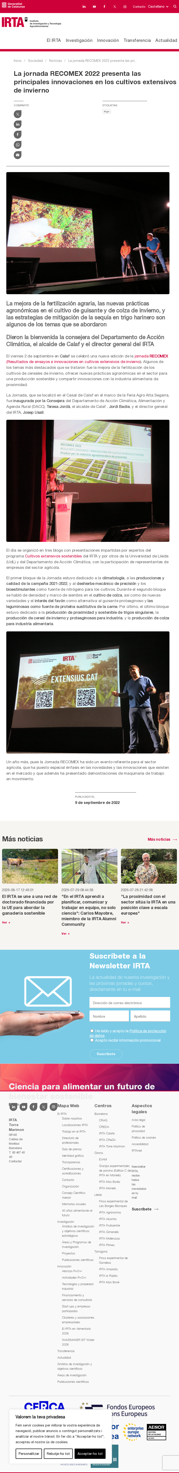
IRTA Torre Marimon (112, 1146)
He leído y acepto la (128, 1033)
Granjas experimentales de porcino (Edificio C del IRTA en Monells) (115, 1170)
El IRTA (54, 40)
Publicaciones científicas (77, 1260)
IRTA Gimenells (109, 1232)
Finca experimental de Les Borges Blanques (113, 1203)
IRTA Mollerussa (109, 1238)
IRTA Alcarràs (108, 1219)
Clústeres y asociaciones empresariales (78, 1320)
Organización (70, 1186)
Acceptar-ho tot (90, 1454)
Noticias (55, 61)
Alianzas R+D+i (72, 1271)
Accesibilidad (140, 1144)
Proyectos (68, 1253)
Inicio (18, 61)
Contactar (15, 1161)
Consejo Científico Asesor (73, 1195)
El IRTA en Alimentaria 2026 (76, 1331)
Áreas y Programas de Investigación (76, 1244)
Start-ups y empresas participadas (76, 1308)
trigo (107, 111)
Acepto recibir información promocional (127, 1040)
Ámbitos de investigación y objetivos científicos (74, 1366)
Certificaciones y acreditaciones (72, 1171)
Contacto (139, 6)
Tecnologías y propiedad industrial (77, 1286)
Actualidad (166, 40)
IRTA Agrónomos (110, 1212)
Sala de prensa (72, 1149)
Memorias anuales (74, 1204)
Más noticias (159, 839)
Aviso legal (138, 1120)
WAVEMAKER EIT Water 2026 (78, 1342)
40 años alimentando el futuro (77, 1213)
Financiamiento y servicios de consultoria (77, 1297)
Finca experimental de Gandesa (113, 1260)
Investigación (79, 40)
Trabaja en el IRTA (74, 1131)
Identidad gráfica (73, 1155)
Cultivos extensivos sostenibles (53, 556)
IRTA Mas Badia (109, 1181)
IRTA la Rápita (108, 1275)
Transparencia (71, 1162)
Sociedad (35, 61)
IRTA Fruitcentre (109, 1225)
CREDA (104, 1127)
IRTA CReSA (107, 1140)
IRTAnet (137, 1150)
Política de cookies (144, 1137)
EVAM (103, 1159)
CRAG (103, 1120)
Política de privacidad (138, 1128)
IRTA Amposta (108, 1269)
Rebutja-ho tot (58, 1454)
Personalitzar (29, 1454)
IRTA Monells (107, 1188)
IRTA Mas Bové (109, 1282)
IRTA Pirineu (107, 1245)
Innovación (108, 40)
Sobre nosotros (72, 1118)
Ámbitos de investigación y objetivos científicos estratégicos (78, 1230)
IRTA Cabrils (107, 1133)
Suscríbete (106, 1054)
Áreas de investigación (71, 1375)
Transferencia (137, 40)
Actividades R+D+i (74, 1277)
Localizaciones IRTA (75, 1125)
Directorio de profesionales (70, 1140)
